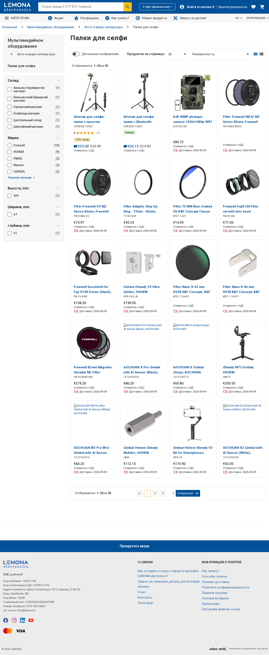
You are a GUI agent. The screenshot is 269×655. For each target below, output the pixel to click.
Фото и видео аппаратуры (103, 27)
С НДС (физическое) (156, 6)
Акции (58, 18)
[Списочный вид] (261, 54)
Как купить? (120, 18)
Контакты (145, 597)
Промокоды (211, 604)
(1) (98, 132)
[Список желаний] (253, 6)
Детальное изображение (100, 54)
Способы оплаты (214, 576)
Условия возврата (215, 598)
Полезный (145, 603)
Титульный (9, 27)
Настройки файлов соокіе (221, 609)
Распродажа (89, 18)
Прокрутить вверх (134, 546)
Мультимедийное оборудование (50, 27)
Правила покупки (214, 593)
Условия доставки (215, 582)
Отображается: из (90, 65)
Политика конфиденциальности (225, 587)
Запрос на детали (193, 18)
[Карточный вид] (255, 54)
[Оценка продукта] (85, 132)
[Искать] (127, 6)
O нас (142, 592)
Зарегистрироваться (232, 7)
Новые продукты (154, 18)
